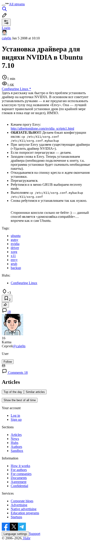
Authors (16, 447)
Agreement (18, 482)
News (15, 439)
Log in (15, 415)
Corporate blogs (22, 501)
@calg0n (19, 346)
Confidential (19, 486)
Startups (16, 517)
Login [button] (6, 28)
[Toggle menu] (3, 5)
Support (34, 534)
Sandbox (17, 451)
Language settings (15, 534)
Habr (26, 538)
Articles (16, 435)
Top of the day (13, 392)
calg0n (6, 38)
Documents (19, 478)
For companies (21, 474)
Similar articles (35, 392)
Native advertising (23, 509)
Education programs (25, 513)
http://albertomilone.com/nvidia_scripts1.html (42, 128)
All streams (17, 4)
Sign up (16, 419)
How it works (20, 466)
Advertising (19, 505)
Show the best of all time (20, 400)
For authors (19, 470)
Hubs (14, 443)
